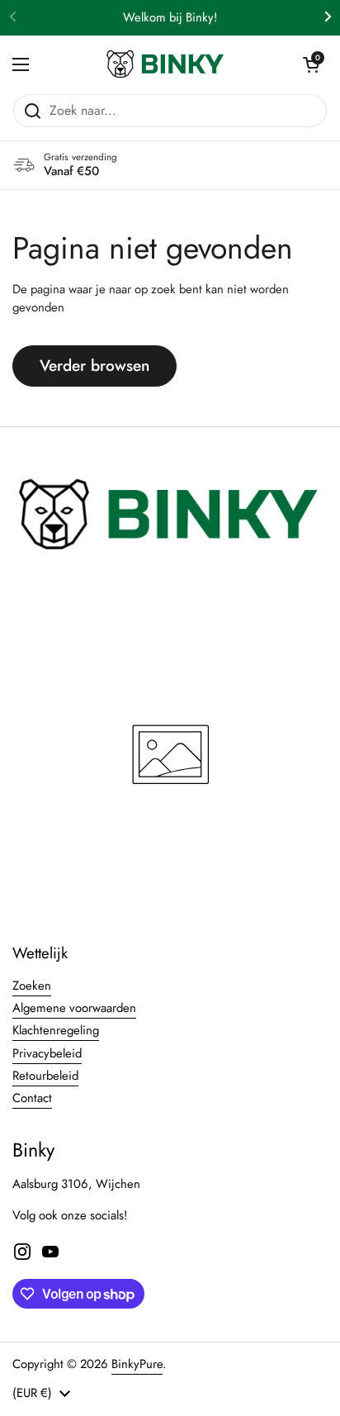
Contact (32, 1098)
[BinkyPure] (166, 64)
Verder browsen (94, 365)
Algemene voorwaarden (74, 1008)
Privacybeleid (47, 1053)
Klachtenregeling (55, 1030)
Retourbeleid (45, 1076)
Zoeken (31, 985)
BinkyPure (137, 1364)
